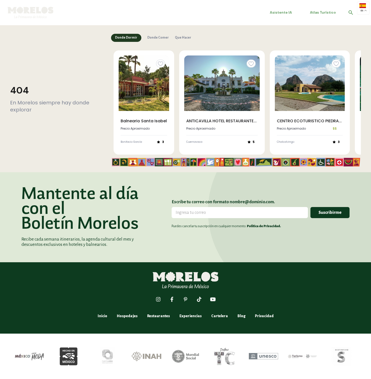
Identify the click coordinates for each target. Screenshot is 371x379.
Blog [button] (241, 316)
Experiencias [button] (190, 316)
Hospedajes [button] (127, 316)
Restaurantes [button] (158, 316)
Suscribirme (330, 212)
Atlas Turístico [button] (323, 12)
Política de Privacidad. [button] (264, 226)
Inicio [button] (102, 316)
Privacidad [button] (264, 316)
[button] (351, 13)
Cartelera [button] (219, 316)
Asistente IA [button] (281, 12)
